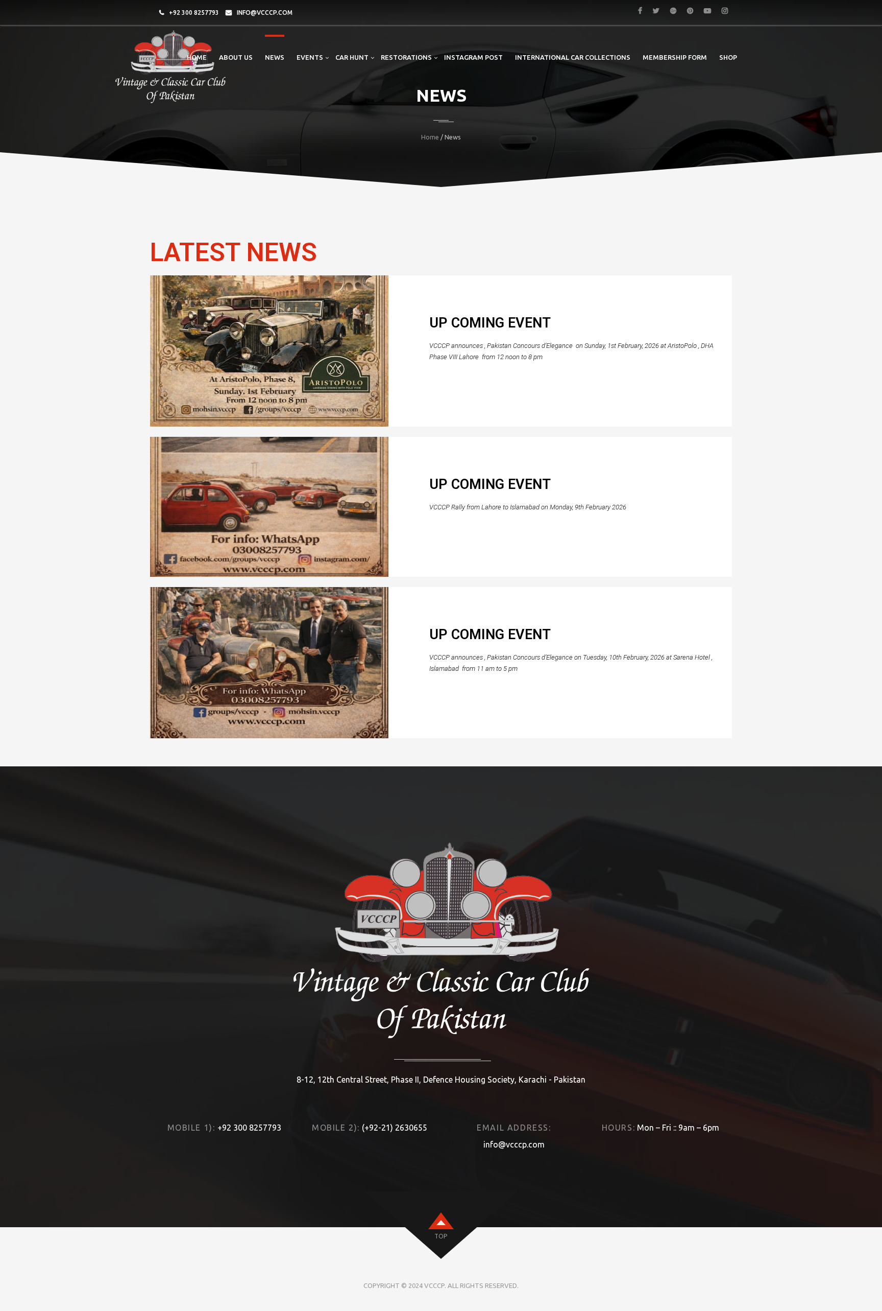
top (440, 1236)
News (274, 57)
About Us (236, 57)
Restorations (406, 57)
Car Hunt (352, 57)
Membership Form (675, 57)
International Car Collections (572, 57)
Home (197, 57)
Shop (728, 57)
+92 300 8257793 (194, 12)
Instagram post (473, 57)
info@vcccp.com (264, 12)
